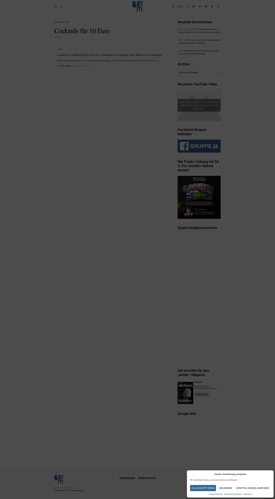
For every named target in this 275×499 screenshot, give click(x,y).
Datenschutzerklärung (233, 494)
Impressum (247, 494)
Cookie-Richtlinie (216, 494)
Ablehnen (225, 488)
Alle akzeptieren (203, 488)
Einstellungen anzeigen (252, 488)
